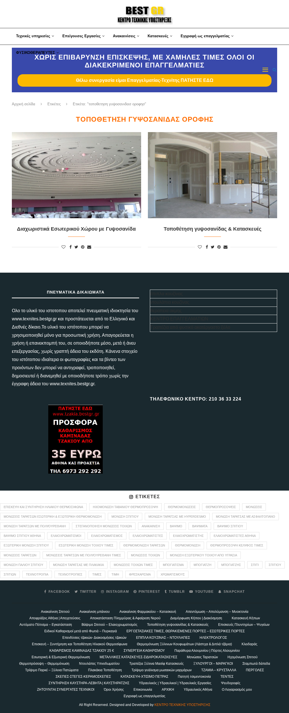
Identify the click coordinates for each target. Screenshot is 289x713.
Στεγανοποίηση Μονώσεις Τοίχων (104, 526)
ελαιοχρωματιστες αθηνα (235, 535)
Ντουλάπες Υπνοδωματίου (99, 664)
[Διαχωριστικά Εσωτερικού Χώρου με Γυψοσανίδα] (76, 175)
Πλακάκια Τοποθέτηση (105, 670)
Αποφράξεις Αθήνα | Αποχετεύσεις (54, 618)
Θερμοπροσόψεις (221, 507)
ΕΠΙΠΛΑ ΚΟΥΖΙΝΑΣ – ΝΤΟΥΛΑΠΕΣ (163, 638)
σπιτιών (10, 574)
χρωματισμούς (173, 574)
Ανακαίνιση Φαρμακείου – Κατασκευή (147, 612)
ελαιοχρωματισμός (107, 535)
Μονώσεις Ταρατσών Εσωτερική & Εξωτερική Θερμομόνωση (53, 516)
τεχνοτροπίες (70, 574)
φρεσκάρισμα (140, 574)
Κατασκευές (158, 36)
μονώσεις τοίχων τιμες (133, 565)
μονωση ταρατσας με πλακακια (78, 565)
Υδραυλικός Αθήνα (198, 690)
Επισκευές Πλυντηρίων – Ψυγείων (244, 625)
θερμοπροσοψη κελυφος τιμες (236, 545)
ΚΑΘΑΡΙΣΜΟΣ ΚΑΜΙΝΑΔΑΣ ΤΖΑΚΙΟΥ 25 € (81, 651)
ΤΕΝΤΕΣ (226, 677)
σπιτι (255, 565)
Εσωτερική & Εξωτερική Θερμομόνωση (61, 657)
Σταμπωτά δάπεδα (256, 664)
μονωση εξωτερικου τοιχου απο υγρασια (203, 555)
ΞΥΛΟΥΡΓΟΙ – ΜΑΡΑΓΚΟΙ (213, 664)
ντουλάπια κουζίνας (169, 302)
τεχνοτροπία (37, 574)
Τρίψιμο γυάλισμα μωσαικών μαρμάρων (162, 670)
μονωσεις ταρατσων (20, 555)
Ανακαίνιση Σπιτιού (55, 612)
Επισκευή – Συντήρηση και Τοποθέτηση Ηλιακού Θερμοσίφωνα (79, 644)
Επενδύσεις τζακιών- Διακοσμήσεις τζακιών (94, 638)
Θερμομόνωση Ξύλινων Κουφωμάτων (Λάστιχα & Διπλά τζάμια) (184, 644)
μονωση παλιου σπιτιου (23, 565)
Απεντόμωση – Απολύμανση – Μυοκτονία (217, 612)
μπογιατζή (202, 565)
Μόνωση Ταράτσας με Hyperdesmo (177, 516)
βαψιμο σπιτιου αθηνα (22, 535)
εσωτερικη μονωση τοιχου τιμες (86, 545)
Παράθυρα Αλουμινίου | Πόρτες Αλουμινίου (207, 651)
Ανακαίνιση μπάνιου (94, 612)
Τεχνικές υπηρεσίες (33, 36)
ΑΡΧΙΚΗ (168, 690)
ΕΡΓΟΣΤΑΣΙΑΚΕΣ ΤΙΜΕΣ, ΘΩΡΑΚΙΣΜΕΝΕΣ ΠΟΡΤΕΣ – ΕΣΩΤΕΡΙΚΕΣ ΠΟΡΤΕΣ (185, 631)
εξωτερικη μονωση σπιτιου (26, 545)
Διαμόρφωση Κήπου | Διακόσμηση (196, 618)
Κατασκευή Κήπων (246, 618)
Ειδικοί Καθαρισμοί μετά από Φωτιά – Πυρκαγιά (80, 631)
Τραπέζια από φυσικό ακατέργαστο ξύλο (190, 327)
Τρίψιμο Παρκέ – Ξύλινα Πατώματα (51, 670)
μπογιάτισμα (173, 565)
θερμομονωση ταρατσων (144, 545)
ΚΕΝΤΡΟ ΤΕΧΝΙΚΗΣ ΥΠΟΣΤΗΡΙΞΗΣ (182, 705)
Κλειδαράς (249, 644)
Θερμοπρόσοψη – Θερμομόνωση (44, 664)
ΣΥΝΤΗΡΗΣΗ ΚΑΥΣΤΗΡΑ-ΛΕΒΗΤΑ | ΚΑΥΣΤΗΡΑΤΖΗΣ (89, 683)
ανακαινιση (151, 526)
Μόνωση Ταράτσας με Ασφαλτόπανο (245, 516)
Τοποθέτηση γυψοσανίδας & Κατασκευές (212, 229)
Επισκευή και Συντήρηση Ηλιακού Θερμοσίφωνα (43, 507)
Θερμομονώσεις (182, 507)
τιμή (115, 574)
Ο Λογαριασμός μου (237, 690)
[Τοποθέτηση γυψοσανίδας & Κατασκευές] (212, 175)
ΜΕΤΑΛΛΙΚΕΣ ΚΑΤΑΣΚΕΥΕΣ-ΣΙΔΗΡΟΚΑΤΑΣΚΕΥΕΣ (138, 657)
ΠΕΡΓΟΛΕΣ (255, 670)
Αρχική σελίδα (23, 104)
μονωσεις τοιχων (145, 555)
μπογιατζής (231, 565)
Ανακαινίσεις (124, 36)
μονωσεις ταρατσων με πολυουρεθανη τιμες (83, 555)
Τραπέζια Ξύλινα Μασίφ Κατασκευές (156, 664)
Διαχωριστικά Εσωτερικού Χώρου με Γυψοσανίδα (76, 229)
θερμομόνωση (187, 545)
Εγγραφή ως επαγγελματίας (205, 36)
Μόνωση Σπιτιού (125, 516)
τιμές (97, 574)
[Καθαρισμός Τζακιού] (75, 439)
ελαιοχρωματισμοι (66, 535)
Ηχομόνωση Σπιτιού (242, 657)
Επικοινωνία (142, 690)
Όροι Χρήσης (114, 690)
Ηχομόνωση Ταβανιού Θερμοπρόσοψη (125, 507)
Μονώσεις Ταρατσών (202, 657)
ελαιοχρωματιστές (148, 535)
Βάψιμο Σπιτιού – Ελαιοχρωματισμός (109, 625)
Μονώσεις (254, 507)
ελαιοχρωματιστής (188, 535)
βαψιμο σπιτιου (230, 526)
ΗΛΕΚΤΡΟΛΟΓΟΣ (213, 638)
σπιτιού (275, 565)
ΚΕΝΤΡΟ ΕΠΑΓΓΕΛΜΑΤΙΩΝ (179, 318)
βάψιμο (176, 526)
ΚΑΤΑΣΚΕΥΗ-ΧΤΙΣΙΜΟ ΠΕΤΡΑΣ (144, 677)
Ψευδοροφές (230, 683)
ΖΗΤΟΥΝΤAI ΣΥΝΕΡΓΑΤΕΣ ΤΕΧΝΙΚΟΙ (65, 690)
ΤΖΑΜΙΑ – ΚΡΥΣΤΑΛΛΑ (218, 670)
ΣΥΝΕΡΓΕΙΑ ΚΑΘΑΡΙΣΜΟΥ (144, 651)
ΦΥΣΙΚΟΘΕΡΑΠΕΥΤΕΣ (35, 53)
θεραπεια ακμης (166, 310)
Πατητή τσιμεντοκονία (194, 677)
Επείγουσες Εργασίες (81, 36)
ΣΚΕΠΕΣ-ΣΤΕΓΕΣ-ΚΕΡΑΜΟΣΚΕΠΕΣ (83, 677)
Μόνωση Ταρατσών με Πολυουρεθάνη (35, 526)
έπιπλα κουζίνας (166, 293)
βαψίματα (199, 526)
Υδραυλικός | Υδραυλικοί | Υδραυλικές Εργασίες (175, 683)
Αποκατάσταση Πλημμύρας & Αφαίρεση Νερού (125, 618)
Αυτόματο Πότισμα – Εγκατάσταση (45, 625)
